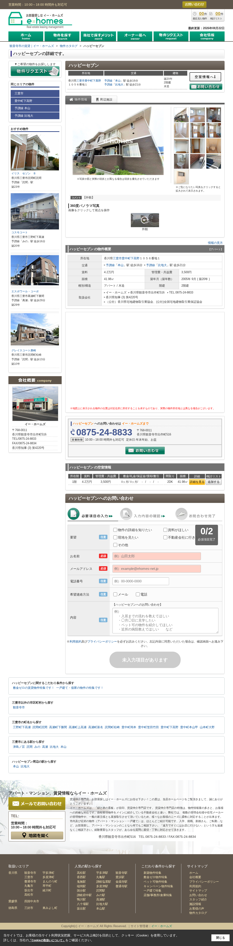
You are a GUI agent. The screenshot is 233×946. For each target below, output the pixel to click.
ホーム (193, 872)
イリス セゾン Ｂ (23, 173)
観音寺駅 (121, 872)
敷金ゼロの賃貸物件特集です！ (33, 687)
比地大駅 (102, 904)
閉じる (220, 937)
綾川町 (47, 890)
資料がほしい (178, 530)
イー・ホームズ (161, 926)
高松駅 (81, 872)
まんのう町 (50, 881)
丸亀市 (28, 885)
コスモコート (19, 232)
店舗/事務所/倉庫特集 (158, 895)
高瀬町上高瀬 (77, 727)
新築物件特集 (152, 872)
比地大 (119, 84)
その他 (123, 545)
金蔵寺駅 (121, 881)
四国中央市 (31, 901)
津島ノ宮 (19, 746)
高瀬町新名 (95, 727)
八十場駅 (83, 904)
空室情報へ (204, 77)
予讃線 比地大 (24, 115)
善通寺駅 (121, 886)
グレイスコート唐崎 (23, 350)
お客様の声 (196, 908)
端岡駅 (81, 886)
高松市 (28, 894)
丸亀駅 (100, 877)
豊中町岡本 (129, 727)
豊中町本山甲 (189, 727)
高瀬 (45, 746)
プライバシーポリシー (102, 641)
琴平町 (47, 885)
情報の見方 (215, 242)
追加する (214, 481)
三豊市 (80, 80)
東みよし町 (50, 908)
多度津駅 (102, 886)
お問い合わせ (198, 895)
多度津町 (48, 877)
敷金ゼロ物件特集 (155, 877)
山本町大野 (207, 727)
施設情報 (195, 904)
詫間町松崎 (112, 727)
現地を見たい (128, 537)
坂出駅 (81, 908)
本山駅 (100, 908)
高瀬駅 (100, 899)
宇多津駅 (102, 872)
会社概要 (195, 877)
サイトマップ (198, 890)
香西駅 (81, 877)
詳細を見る (197, 481)
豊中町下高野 (93, 80)
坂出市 (28, 890)
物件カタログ (198, 913)
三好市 (28, 908)
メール (123, 594)
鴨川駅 (81, 899)
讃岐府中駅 (84, 895)
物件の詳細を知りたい (135, 530)
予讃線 (108, 80)
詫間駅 (100, 890)
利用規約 (75, 641)
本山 (118, 80)
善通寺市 (30, 881)
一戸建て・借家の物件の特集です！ (80, 687)
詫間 (30, 746)
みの (37, 746)
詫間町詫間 (40, 727)
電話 (143, 594)
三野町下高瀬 (22, 727)
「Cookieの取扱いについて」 (47, 940)
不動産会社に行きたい (185, 537)
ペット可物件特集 (155, 881)
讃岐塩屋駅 (103, 881)
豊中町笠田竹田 (148, 727)
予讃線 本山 (22, 108)
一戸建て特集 (152, 890)
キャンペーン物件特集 (158, 886)
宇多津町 (48, 872)
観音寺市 (19, 707)
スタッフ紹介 (198, 899)
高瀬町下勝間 (58, 727)
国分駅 (81, 890)
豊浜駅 (120, 877)
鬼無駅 (81, 881)
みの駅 (100, 895)
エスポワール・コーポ (25, 291)
